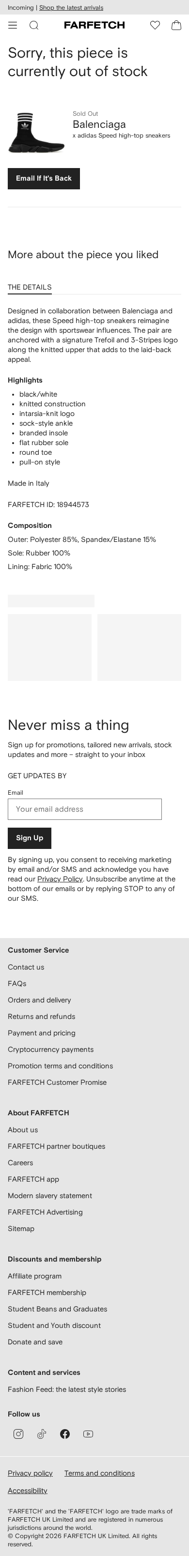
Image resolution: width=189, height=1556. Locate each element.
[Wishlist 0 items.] (155, 25)
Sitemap (21, 1228)
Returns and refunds (41, 1016)
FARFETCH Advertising (45, 1212)
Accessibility (27, 1490)
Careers (20, 1162)
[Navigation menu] (12, 25)
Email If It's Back (44, 178)
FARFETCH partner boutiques (56, 1146)
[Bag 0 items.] (176, 25)
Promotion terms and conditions (60, 1065)
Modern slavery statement (50, 1195)
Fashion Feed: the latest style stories (67, 1389)
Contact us (26, 967)
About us (23, 1129)
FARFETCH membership (47, 1292)
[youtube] (88, 1434)
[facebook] (65, 1434)
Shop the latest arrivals (71, 7)
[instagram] (18, 1434)
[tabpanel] (94, 438)
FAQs (17, 983)
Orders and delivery (39, 999)
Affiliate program (35, 1275)
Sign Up (29, 838)
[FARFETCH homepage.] (94, 25)
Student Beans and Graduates (57, 1308)
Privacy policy (30, 1473)
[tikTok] (41, 1434)
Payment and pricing (42, 1032)
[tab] (32, 283)
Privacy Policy (60, 878)
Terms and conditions (99, 1473)
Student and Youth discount (54, 1325)
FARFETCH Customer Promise (57, 1082)
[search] (34, 25)
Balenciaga (99, 124)
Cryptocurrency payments (51, 1049)
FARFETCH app (33, 1179)
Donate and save (35, 1341)
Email (15, 792)
